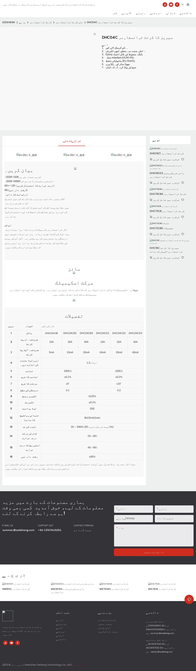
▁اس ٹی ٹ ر (79, 665)
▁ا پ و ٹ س (61, 631)
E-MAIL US (8, 525)
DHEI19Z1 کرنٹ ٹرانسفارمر (167, 153)
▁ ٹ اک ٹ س (61, 639)
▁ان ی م (59, 620)
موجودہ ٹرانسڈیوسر (108, 631)
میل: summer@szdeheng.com (160, 633)
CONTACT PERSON (84, 525)
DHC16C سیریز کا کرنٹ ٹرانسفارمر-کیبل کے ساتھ (166, 249)
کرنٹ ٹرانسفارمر (41, 22)
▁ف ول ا (59, 635)
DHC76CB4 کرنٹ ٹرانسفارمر (168, 193)
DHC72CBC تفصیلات (161, 228)
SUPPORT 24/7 (46, 525)
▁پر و (22, 22)
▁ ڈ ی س (59, 627)
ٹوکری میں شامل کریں (166, 159)
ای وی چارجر (104, 627)
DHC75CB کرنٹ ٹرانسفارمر (167, 211)
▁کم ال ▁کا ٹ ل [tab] (72, 141)
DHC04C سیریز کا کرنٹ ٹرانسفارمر (109, 22)
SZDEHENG (8, 22)
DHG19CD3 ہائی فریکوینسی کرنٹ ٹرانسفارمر (167, 175)
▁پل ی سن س (61, 624)
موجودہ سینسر (105, 624)
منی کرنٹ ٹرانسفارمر (69, 22)
